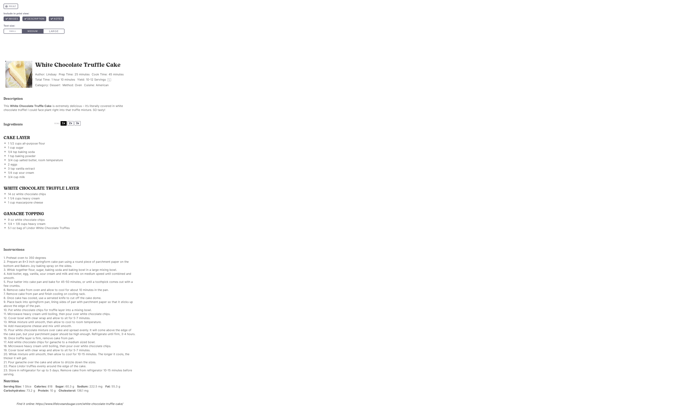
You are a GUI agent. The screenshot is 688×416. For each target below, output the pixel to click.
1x (63, 123)
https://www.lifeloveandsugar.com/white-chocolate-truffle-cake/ (79, 404)
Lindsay (51, 74)
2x (70, 123)
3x (77, 123)
